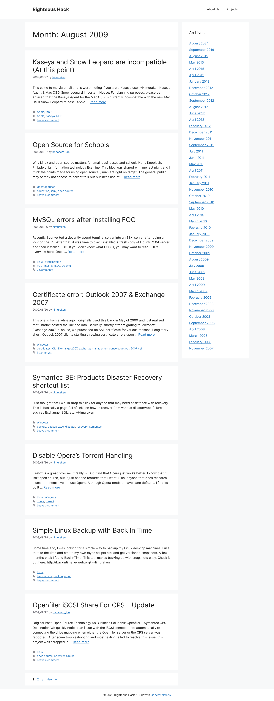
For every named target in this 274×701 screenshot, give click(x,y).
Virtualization (53, 261)
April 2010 (196, 215)
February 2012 (200, 126)
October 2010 (199, 196)
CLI (54, 348)
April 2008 (197, 329)
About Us (213, 9)
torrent (50, 501)
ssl (140, 348)
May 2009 (196, 278)
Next (51, 679)
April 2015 (196, 69)
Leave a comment (48, 120)
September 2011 (201, 145)
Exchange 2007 (67, 348)
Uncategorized (46, 186)
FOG (39, 265)
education (43, 190)
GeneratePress (161, 695)
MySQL (55, 265)
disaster (70, 426)
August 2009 (199, 259)
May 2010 (196, 208)
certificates (44, 348)
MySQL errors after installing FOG (84, 220)
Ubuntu (66, 265)
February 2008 (200, 342)
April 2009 (197, 285)
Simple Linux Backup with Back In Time (92, 530)
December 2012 (201, 88)
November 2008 (201, 310)
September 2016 (201, 50)
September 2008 (202, 323)
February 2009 (200, 297)
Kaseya (50, 116)
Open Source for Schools (71, 145)
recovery (82, 426)
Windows (43, 344)
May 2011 (196, 164)
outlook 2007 (128, 348)
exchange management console (99, 348)
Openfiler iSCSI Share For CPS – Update (94, 605)
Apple (40, 111)
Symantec (95, 426)
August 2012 (198, 107)
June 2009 (197, 272)
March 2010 (198, 221)
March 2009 (198, 291)
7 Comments (45, 269)
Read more (98, 102)
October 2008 (199, 316)
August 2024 (199, 43)
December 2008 (201, 304)
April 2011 (196, 170)
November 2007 (201, 348)
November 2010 (201, 189)
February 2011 (199, 177)
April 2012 (196, 119)
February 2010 (200, 227)
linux (53, 190)
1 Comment (44, 352)
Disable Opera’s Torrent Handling (83, 455)
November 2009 (201, 247)
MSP (48, 111)
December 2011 (200, 132)
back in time (44, 576)
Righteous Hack (51, 9)
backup (41, 426)
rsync (67, 576)
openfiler (59, 655)
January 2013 (199, 81)
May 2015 (196, 62)
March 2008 (198, 336)
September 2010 (201, 202)
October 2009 (199, 253)
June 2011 (196, 158)
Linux (40, 261)
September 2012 (201, 100)
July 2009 (196, 266)
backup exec (56, 426)
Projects (232, 9)
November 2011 (201, 139)
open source (65, 190)
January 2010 (199, 234)
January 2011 (199, 183)
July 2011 (196, 151)
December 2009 (201, 240)
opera (40, 501)
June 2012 (197, 113)
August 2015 (198, 56)
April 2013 (196, 75)
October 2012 (199, 94)
